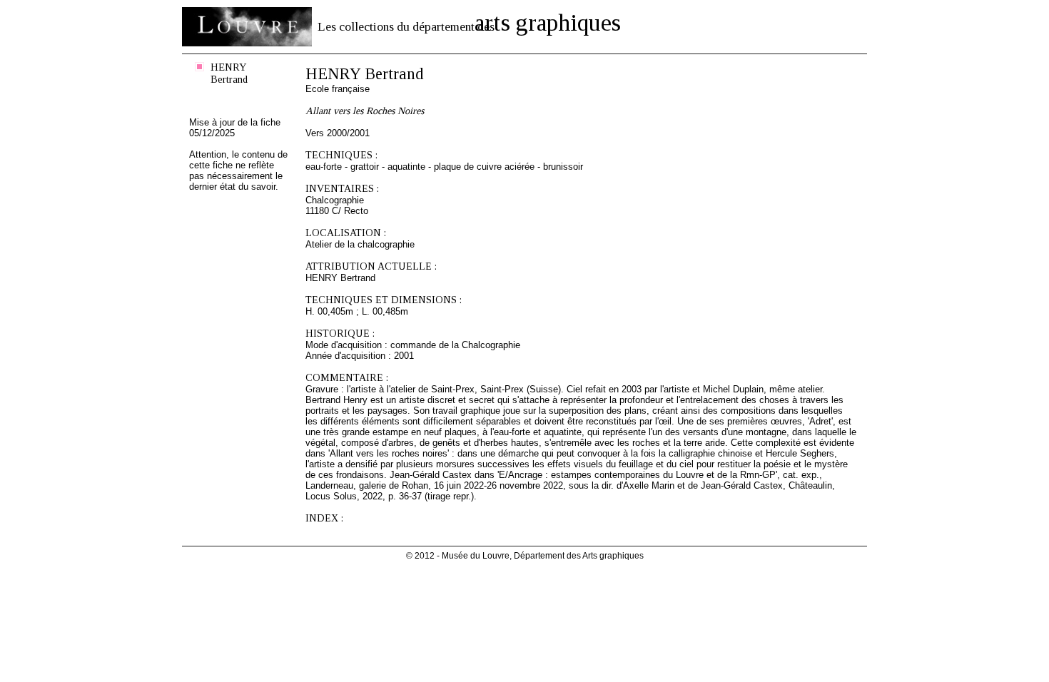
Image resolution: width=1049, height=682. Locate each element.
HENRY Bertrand (229, 73)
